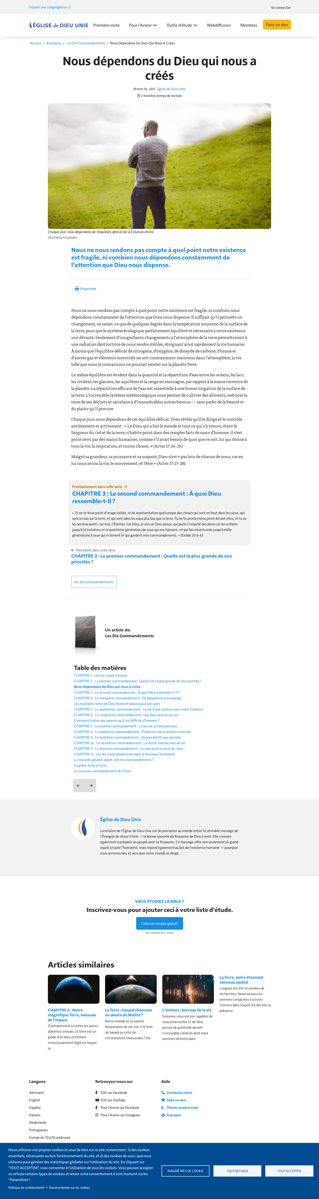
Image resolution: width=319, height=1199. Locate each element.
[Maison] (58, 24)
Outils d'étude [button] (179, 25)
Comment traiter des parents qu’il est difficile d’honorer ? (117, 720)
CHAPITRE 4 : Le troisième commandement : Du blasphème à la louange (127, 698)
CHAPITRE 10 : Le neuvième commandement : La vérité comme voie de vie (129, 742)
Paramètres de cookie (185, 1171)
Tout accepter (289, 1171)
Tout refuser (237, 1171)
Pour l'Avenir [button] (140, 25)
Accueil (35, 43)
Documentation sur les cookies (69, 1187)
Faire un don (277, 24)
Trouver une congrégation (48, 7)
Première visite (106, 25)
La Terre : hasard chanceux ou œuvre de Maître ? (128, 1012)
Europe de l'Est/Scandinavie (49, 1137)
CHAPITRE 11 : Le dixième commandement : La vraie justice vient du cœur (128, 748)
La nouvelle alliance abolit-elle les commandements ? (114, 759)
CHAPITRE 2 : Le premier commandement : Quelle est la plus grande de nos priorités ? (151, 559)
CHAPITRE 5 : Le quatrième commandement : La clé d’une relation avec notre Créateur (138, 709)
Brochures (53, 43)
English (34, 1100)
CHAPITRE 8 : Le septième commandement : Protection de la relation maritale (132, 731)
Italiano (34, 1115)
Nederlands (37, 1122)
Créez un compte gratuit (159, 923)
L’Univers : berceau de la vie (187, 1009)
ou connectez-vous (159, 932)
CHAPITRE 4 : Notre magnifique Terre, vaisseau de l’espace (72, 1014)
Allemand (36, 1092)
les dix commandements (93, 581)
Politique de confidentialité (26, 1187)
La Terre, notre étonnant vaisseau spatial (241, 980)
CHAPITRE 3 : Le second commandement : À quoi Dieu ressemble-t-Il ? (146, 497)
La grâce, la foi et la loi (90, 765)
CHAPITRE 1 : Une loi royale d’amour (100, 675)
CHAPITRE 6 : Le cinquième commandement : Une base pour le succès (126, 714)
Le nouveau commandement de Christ (102, 770)
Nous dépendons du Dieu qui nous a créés (107, 686)
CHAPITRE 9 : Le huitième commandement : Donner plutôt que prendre (127, 737)
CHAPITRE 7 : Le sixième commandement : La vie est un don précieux (125, 726)
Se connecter (281, 7)
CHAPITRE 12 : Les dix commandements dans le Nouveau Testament (124, 754)
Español (35, 1107)
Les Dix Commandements (85, 43)
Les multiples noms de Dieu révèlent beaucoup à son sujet (117, 703)
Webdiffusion (219, 25)
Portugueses (38, 1130)
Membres (248, 25)
